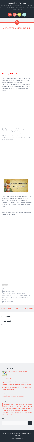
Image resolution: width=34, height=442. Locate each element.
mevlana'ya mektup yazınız (11, 295)
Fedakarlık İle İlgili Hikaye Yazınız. (11, 379)
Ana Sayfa (17, 308)
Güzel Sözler (12, 408)
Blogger (17, 435)
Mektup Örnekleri (21, 408)
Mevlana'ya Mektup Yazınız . (17, 27)
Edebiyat (12, 406)
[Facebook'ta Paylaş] (7, 285)
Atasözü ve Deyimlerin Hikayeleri (17, 410)
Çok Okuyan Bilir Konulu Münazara (17, 371)
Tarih (27, 408)
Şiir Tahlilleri (28, 412)
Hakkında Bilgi (9, 291)
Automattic (14, 437)
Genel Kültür (27, 406)
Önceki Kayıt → (28, 308)
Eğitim (6, 293)
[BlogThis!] (4, 285)
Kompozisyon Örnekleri (17, 3)
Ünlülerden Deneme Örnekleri (8, 414)
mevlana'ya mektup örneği (17, 293)
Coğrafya (12, 412)
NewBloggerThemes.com (17, 439)
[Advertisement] (17, 47)
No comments (9, 302)
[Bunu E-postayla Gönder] (3, 285)
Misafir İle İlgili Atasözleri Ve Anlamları (13, 396)
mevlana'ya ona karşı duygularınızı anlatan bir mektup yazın (16, 297)
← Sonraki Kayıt (5, 308)
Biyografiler (5, 408)
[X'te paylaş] (6, 285)
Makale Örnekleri (19, 412)
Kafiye (4, 393)
